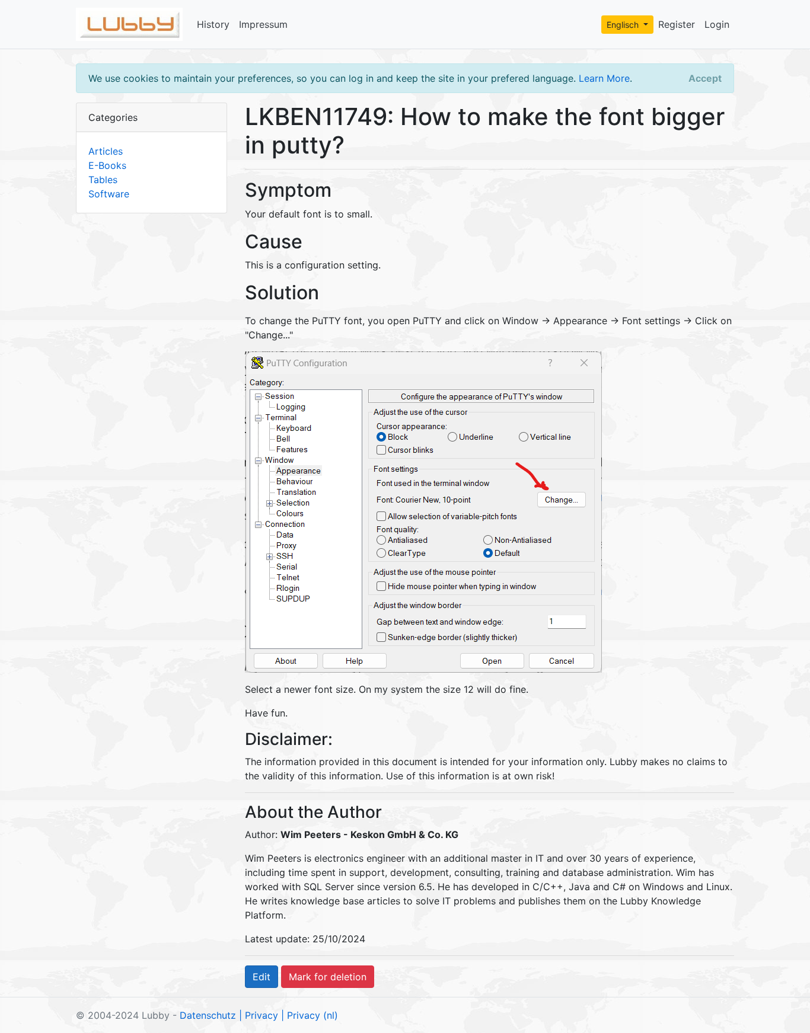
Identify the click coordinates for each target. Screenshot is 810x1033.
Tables (102, 180)
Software (108, 194)
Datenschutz (208, 1015)
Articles (105, 151)
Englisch (624, 25)
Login (716, 24)
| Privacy (258, 1015)
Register (676, 24)
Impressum (263, 24)
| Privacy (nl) (309, 1015)
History (213, 24)
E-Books (107, 165)
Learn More (604, 78)
